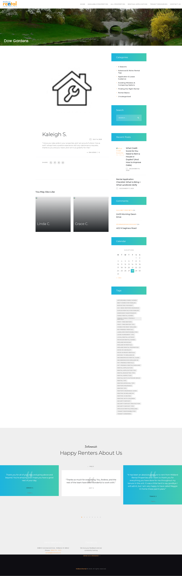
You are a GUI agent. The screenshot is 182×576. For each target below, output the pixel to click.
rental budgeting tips (126, 373)
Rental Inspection (124, 375)
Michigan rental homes (126, 339)
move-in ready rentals (126, 352)
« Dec (119, 278)
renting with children (126, 398)
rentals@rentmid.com (53, 553)
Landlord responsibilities (127, 332)
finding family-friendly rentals (126, 318)
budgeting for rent (125, 305)
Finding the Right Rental (128, 89)
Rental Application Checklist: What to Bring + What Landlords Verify (128, 182)
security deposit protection (128, 403)
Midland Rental (81, 569)
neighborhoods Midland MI (127, 360)
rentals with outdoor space (128, 378)
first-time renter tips (125, 324)
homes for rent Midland (126, 327)
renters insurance (124, 385)
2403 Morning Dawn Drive (126, 215)
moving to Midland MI (125, 355)
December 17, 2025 (126, 188)
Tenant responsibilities (126, 411)
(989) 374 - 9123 (56, 550)
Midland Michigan (124, 342)
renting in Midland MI (125, 393)
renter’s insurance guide (127, 391)
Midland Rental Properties (128, 347)
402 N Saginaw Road (126, 228)
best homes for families (126, 303)
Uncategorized (124, 96)
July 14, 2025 (97, 139)
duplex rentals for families (128, 310)
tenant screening (124, 414)
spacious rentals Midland (127, 408)
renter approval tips (125, 383)
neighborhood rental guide (128, 357)
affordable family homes (127, 300)
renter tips (121, 388)
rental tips (121, 380)
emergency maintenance (126, 313)
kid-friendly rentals (125, 329)
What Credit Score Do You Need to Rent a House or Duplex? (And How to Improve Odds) (133, 156)
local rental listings (125, 337)
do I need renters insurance (128, 308)
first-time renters (124, 322)
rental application (125, 368)
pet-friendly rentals (125, 362)
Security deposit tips (125, 406)
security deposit (123, 401)
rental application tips (126, 370)
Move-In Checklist (124, 350)
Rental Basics (124, 93)
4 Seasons (122, 67)
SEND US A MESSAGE (91, 556)
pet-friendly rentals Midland (128, 365)
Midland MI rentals (124, 345)
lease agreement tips (125, 334)
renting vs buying (124, 396)
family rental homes (125, 315)
